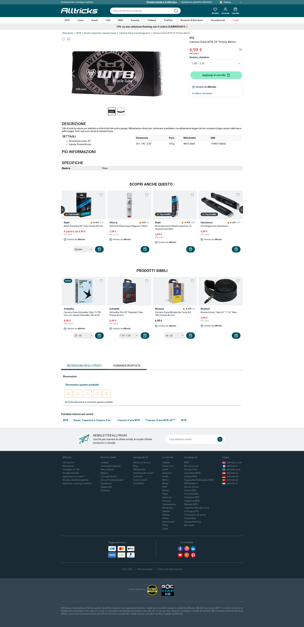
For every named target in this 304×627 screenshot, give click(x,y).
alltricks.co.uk (234, 462)
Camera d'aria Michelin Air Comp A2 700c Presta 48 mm (173, 313)
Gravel (94, 20)
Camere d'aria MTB (128, 420)
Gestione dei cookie (143, 473)
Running (135, 20)
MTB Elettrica (191, 483)
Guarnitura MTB (192, 473)
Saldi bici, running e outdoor (77, 483)
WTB (192, 37)
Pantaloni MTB (191, 497)
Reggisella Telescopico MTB (199, 480)
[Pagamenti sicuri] (121, 552)
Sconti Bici (138, 483)
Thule (165, 525)
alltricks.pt (232, 480)
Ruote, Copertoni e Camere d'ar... (93, 420)
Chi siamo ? (69, 462)
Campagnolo (169, 504)
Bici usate (189, 525)
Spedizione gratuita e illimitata (179, 2)
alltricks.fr (232, 466)
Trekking (151, 20)
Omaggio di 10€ (71, 469)
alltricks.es (232, 473)
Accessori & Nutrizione (191, 20)
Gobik (165, 476)
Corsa (80, 20)
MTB (67, 20)
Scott (165, 528)
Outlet (236, 20)
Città (108, 20)
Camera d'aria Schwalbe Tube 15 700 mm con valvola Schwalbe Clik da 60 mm (82, 314)
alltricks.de (232, 476)
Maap (165, 483)
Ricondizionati (218, 20)
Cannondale (168, 521)
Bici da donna (191, 487)
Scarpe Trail (190, 469)
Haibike (166, 462)
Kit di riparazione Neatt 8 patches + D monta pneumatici (173, 227)
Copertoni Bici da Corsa (196, 508)
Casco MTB (190, 490)
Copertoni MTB (192, 501)
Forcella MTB (191, 494)
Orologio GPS (191, 511)
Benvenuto (68, 33)
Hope (165, 494)
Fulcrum (166, 501)
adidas (166, 515)
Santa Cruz (168, 466)
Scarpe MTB (190, 476)
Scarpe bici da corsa (195, 515)
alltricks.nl (232, 483)
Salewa (166, 511)
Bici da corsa (191, 466)
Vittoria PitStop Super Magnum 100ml (128, 226)
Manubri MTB (191, 504)
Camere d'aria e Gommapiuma (134, 33)
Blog (135, 466)
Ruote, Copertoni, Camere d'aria (100, 33)
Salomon (167, 473)
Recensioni (68, 466)
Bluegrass (167, 508)
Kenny (165, 490)
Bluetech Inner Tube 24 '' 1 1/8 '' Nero (219, 312)
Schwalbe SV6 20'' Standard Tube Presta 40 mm (126, 313)
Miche (165, 480)
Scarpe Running (192, 521)
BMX (120, 20)
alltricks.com (234, 469)
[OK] (219, 439)
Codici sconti (140, 480)
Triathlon (168, 20)
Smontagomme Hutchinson (214, 226)
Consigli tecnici (109, 476)
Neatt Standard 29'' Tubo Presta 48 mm (83, 226)
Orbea (165, 518)
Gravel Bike (190, 518)
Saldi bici (138, 476)
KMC (164, 487)
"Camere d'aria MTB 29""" (160, 420)
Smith (165, 469)
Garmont (166, 497)
